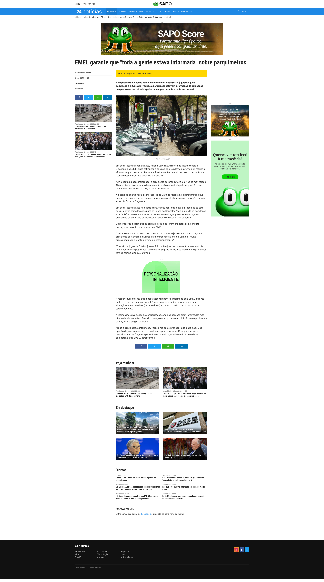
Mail (84, 4)
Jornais (91, 4)
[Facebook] (242, 549)
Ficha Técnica (80, 568)
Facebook (146, 514)
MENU (77, 4)
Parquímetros (79, 88)
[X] (247, 549)
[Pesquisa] (238, 11)
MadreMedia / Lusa (83, 73)
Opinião (118, 475)
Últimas (121, 470)
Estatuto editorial (95, 568)
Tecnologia (166, 475)
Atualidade (79, 83)
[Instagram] (236, 549)
